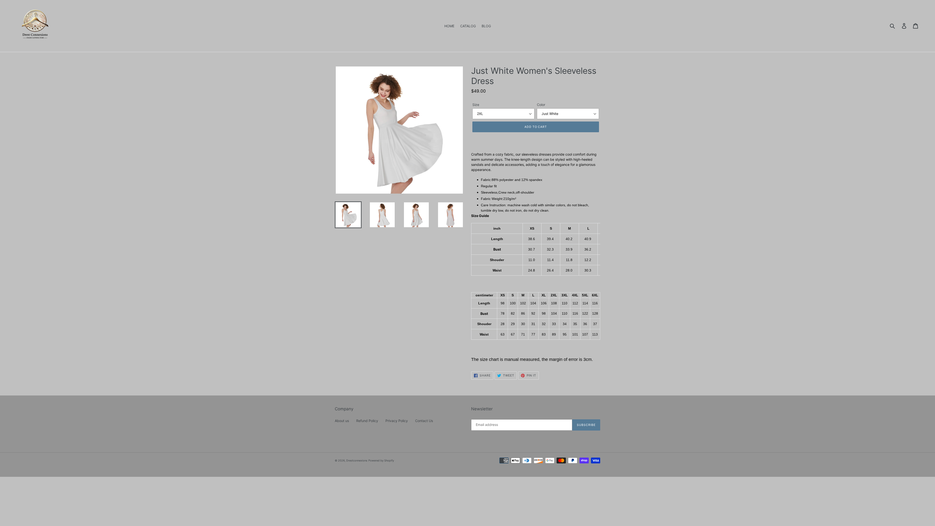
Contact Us (424, 421)
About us (342, 421)
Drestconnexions (356, 460)
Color (541, 105)
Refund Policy (367, 421)
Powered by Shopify (381, 460)
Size (475, 105)
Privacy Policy (396, 421)
